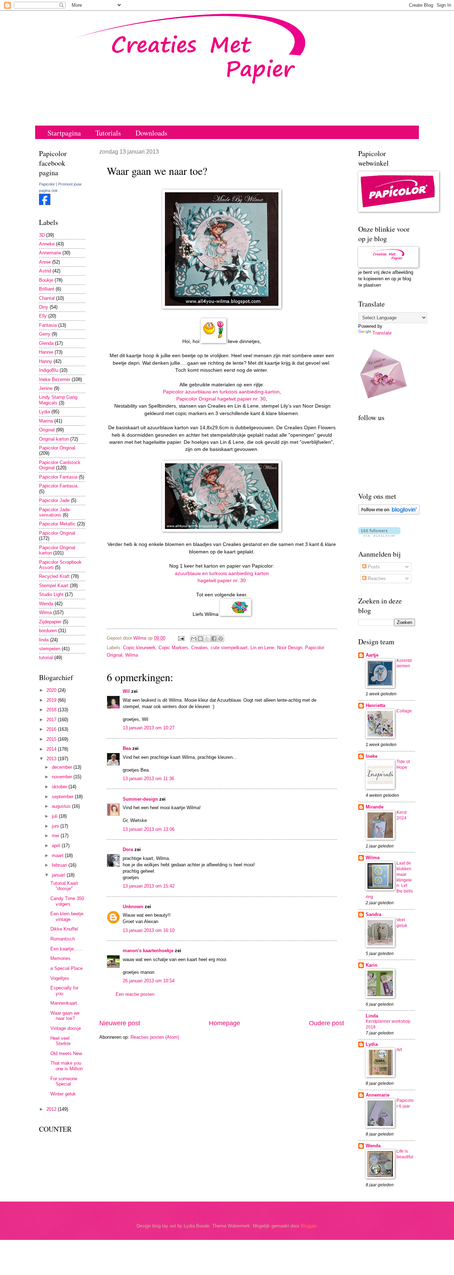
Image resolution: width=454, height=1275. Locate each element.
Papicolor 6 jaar (405, 1103)
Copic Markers (173, 647)
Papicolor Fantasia (58, 477)
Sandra (373, 914)
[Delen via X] (207, 638)
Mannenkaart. (64, 1003)
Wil (126, 691)
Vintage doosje (65, 1028)
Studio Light (51, 594)
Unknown (133, 906)
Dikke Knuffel (64, 929)
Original (47, 429)
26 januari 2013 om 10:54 (149, 980)
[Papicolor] (44, 203)
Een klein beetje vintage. (66, 916)
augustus (62, 806)
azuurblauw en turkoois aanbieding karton (222, 573)
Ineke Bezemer (54, 379)
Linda (372, 1016)
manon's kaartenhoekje (148, 950)
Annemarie (50, 252)
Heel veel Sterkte (60, 1041)
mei (56, 835)
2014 (52, 749)
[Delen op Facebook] (213, 638)
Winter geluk (63, 1094)
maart (58, 855)
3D (42, 235)
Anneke (47, 244)
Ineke (371, 756)
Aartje (372, 655)
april (57, 845)
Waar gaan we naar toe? (64, 1015)
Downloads (151, 133)
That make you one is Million (66, 1065)
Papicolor (47, 184)
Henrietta (375, 705)
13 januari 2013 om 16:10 (149, 930)
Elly (43, 316)
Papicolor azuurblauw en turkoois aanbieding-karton (221, 391)
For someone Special (63, 1081)
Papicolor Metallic (57, 523)
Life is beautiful (405, 1154)
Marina (46, 421)
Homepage (224, 1023)
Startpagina (64, 133)
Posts (373, 566)
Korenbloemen (404, 663)
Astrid (45, 271)
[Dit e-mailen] (193, 638)
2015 (52, 739)
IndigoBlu (48, 370)
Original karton (54, 439)
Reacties (376, 578)
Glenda (46, 343)
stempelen (49, 648)
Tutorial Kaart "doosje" (64, 886)
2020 (52, 690)
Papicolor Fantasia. (59, 486)
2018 (52, 709)
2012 (52, 1109)
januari (59, 875)
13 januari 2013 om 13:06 (149, 829)
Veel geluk (402, 922)
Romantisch (62, 939)
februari (60, 865)
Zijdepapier (50, 621)
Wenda (46, 603)
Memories (60, 958)
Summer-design (140, 799)
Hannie (46, 352)
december (62, 767)
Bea (127, 748)
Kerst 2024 (401, 815)
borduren (48, 630)
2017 (52, 719)
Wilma (131, 655)
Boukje (46, 280)
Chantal (47, 298)
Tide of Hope (403, 764)
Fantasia (48, 325)
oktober (60, 786)
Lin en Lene (262, 647)
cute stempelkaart (229, 647)
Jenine (45, 388)
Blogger (308, 1226)
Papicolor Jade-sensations (55, 512)
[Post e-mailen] (181, 638)
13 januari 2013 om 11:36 (148, 778)
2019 (52, 700)
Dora (128, 849)
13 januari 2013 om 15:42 (149, 886)
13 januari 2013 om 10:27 (149, 727)
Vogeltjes (59, 978)
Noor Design (289, 647)
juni (56, 826)
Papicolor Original (57, 448)
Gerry (44, 334)
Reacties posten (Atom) (155, 1037)
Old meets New (66, 1053)
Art (399, 1049)
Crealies (199, 647)
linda (44, 639)
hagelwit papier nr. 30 (222, 580)
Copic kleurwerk (139, 647)
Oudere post (326, 1023)
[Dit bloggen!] (200, 638)
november (62, 776)
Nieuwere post (119, 1023)
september (63, 796)
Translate (382, 333)
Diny (43, 307)
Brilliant (46, 289)
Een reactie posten (135, 994)
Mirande (374, 807)
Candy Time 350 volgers (67, 901)
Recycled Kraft (54, 576)
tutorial (46, 657)
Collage (404, 710)
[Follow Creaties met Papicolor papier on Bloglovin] (389, 513)
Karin (371, 965)
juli (55, 816)
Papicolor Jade (54, 500)
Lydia (44, 411)
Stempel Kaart (53, 585)
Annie (45, 262)
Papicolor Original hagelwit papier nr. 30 (221, 399)
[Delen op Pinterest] (220, 638)
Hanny (45, 361)
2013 (52, 758)
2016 (52, 729)
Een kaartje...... (66, 948)
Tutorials (108, 133)
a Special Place (66, 968)
